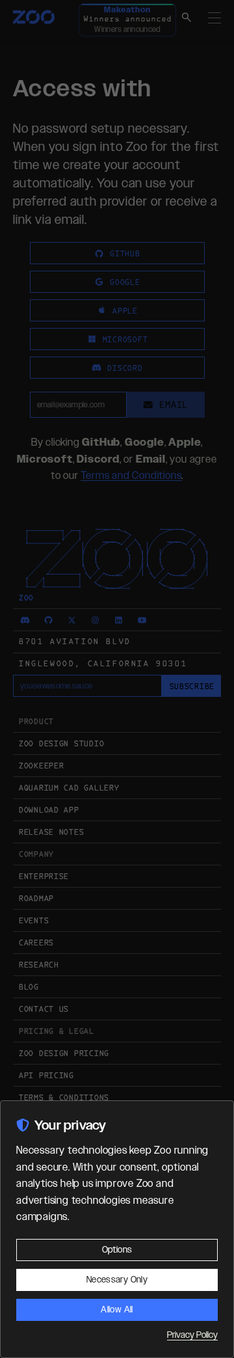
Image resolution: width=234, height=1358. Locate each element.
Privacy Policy (192, 1335)
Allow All (117, 1310)
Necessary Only (117, 1280)
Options (117, 1250)
